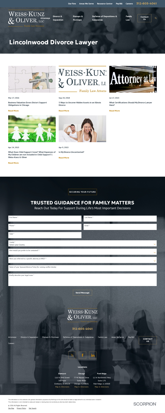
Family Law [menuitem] (129, 18)
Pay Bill (119, 3)
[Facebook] (82, 355)
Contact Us (144, 18)
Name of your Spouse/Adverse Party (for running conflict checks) (32, 267)
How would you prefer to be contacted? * (24, 250)
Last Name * (89, 217)
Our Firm (72, 3)
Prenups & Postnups (50, 337)
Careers (129, 3)
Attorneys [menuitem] (45, 18)
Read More (13, 111)
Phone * (12, 226)
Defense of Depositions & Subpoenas (78, 337)
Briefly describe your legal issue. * (21, 275)
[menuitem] (11, 408)
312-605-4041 (146, 3)
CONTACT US (148, 340)
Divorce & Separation (29, 337)
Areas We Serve (86, 3)
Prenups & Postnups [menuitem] (78, 18)
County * (12, 242)
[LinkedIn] (92, 355)
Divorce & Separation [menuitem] (58, 18)
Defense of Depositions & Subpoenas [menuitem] (104, 18)
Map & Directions (62, 387)
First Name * (13, 217)
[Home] (26, 18)
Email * (87, 226)
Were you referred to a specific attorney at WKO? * (27, 259)
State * (11, 234)
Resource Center (104, 3)
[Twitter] (72, 355)
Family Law (102, 337)
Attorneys (12, 337)
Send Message (82, 293)
